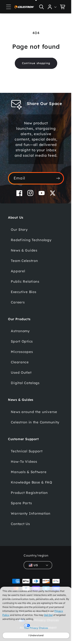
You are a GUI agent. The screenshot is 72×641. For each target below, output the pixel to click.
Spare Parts (21, 514)
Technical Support (26, 462)
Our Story (19, 235)
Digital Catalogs (25, 388)
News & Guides (24, 256)
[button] (8, 6)
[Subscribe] (55, 183)
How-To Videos (24, 472)
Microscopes (22, 357)
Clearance (20, 367)
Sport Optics (22, 347)
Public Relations (25, 287)
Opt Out (48, 614)
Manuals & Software (28, 483)
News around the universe (34, 417)
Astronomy (20, 336)
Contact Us (20, 535)
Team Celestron (24, 266)
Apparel (18, 276)
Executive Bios (23, 297)
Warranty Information (30, 524)
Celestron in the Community (25, 430)
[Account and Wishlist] (49, 6)
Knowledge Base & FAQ (31, 493)
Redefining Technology (31, 245)
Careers (18, 307)
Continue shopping (34, 63)
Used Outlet (21, 378)
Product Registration (29, 503)
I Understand (36, 635)
